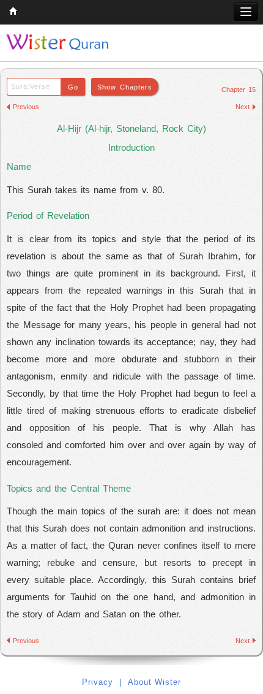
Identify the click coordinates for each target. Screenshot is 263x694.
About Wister (154, 682)
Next (242, 106)
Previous (26, 106)
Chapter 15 (238, 89)
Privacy (97, 682)
